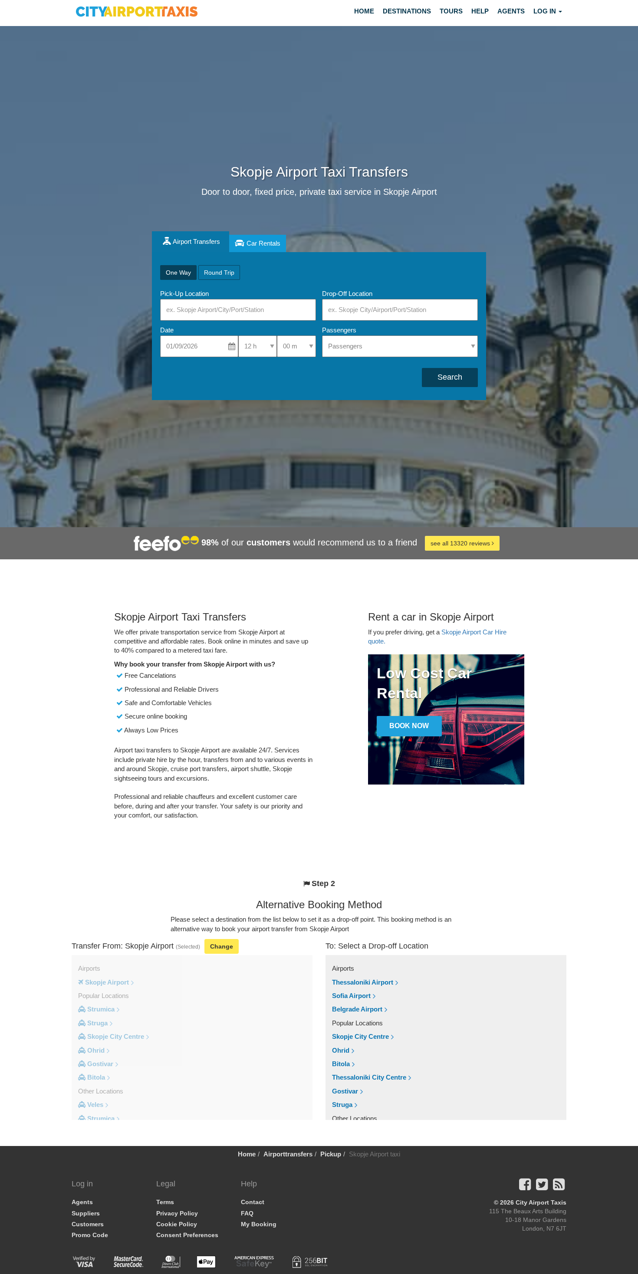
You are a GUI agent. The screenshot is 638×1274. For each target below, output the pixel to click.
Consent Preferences (187, 1234)
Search (449, 377)
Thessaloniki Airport (362, 982)
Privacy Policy (177, 1213)
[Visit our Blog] (559, 1187)
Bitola (341, 1063)
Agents (511, 11)
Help (480, 11)
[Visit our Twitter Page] (542, 1187)
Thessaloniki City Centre (369, 1077)
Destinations (407, 11)
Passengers (339, 330)
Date (167, 330)
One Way (178, 272)
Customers (88, 1224)
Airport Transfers (196, 241)
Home (364, 11)
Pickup (330, 1154)
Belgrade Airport (357, 1009)
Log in (545, 11)
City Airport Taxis (541, 1202)
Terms (165, 1201)
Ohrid (340, 1050)
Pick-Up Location (184, 293)
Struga (342, 1104)
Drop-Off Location (347, 293)
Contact (252, 1201)
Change (221, 946)
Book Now (409, 725)
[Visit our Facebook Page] (525, 1187)
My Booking (258, 1224)
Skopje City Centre (360, 1036)
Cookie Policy (176, 1224)
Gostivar (345, 1091)
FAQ (247, 1213)
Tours (451, 11)
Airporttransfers (287, 1154)
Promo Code (90, 1234)
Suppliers (86, 1213)
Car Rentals (263, 243)
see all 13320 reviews (461, 543)
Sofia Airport (351, 995)
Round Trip (219, 272)
